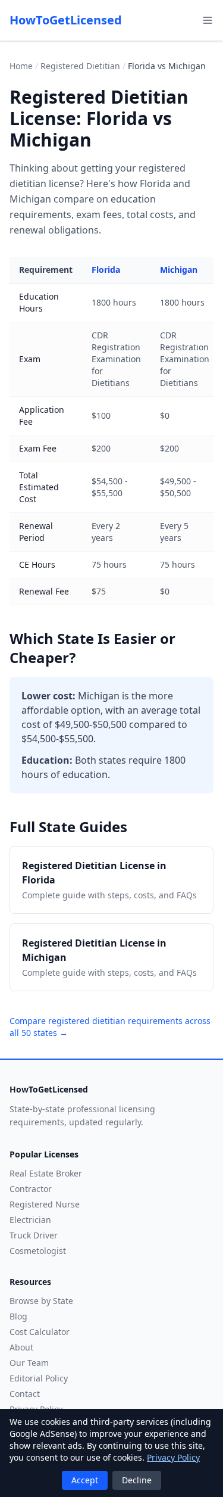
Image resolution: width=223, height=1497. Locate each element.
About (21, 1347)
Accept (84, 1480)
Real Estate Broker (46, 1173)
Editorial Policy (39, 1378)
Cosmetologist (38, 1250)
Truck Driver (34, 1235)
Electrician (30, 1219)
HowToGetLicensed (66, 20)
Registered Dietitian (80, 65)
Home (21, 65)
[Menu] (207, 20)
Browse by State (41, 1300)
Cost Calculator (40, 1331)
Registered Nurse (45, 1204)
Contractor (31, 1188)
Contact (25, 1393)
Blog (18, 1316)
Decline (137, 1480)
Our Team (29, 1362)
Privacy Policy (173, 1457)
